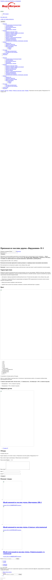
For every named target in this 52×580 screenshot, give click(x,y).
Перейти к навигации (5, 1)
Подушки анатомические (11, 51)
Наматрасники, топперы (11, 29)
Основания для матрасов (11, 39)
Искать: (2, 558)
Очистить (19, 251)
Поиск (4, 573)
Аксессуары (5, 53)
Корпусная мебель (9, 46)
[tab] (27, 448)
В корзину (3, 254)
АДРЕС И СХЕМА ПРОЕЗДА (7, 19)
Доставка (5, 565)
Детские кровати (9, 36)
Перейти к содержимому (15, 1)
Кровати (5, 30)
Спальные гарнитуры (10, 44)
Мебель (4, 42)
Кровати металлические (11, 35)
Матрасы (5, 23)
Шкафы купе (8, 43)
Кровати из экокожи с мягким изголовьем (15, 32)
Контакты (5, 54)
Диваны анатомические (11, 38)
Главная (2, 90)
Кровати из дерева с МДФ (11, 34)
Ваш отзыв (3, 469)
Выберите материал (5, 251)
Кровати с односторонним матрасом (13, 37)
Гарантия (5, 564)
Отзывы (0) (5, 448)
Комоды (10, 47)
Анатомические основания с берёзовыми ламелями (17, 40)
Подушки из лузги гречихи (11, 52)
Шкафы (27, 90)
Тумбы (9, 48)
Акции (4, 562)
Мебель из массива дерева (11, 45)
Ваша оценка (3, 460)
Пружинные (8, 28)
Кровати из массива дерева (11, 31)
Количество (3, 252)
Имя (2, 471)
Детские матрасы (9, 26)
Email (2, 473)
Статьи (4, 561)
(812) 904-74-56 (4, 17)
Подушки (5, 49)
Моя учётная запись (7, 572)
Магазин (6, 90)
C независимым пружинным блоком (13, 24)
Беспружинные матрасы (11, 27)
